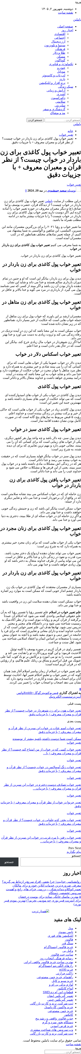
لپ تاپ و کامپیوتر (53, 75)
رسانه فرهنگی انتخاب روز (56, 958)
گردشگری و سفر (54, 109)
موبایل (61, 71)
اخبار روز (67, 30)
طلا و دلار (59, 52)
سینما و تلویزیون (54, 45)
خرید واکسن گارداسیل (58, 1007)
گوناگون (60, 60)
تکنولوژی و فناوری (61, 64)
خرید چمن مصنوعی (60, 1011)
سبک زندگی (65, 86)
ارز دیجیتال (58, 41)
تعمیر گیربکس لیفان (60, 996)
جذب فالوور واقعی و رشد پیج (54, 1018)
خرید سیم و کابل (62, 981)
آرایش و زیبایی (56, 90)
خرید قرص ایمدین (61, 1026)
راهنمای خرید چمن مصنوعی (55, 977)
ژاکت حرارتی (64, 973)
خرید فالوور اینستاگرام (58, 947)
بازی (62, 79)
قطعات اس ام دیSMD (58, 992)
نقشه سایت (65, 12)
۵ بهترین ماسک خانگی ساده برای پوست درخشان (49, 896)
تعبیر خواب (74, 184)
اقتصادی (59, 34)
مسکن (61, 56)
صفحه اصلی (65, 26)
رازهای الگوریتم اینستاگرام (56, 966)
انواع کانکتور (65, 988)
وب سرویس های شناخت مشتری (51, 1029)
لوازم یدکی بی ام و (61, 984)
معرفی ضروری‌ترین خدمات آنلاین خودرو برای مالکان (46, 885)
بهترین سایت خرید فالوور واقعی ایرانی (48, 962)
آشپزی (61, 94)
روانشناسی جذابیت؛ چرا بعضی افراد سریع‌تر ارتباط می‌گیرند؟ (41, 881)
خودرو (61, 67)
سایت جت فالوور (62, 954)
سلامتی (60, 101)
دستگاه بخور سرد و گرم (57, 1022)
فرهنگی (60, 49)
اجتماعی (59, 37)
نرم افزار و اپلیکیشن (52, 83)
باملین (77, 19)
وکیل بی (68, 950)
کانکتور (68, 1014)
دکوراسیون (58, 98)
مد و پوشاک (57, 113)
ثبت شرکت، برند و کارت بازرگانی (51, 1003)
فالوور (69, 939)
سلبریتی (60, 105)
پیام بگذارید (74, 851)
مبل (70, 928)
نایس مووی (65, 932)
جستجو (76, 855)
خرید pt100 (66, 969)
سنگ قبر (67, 943)
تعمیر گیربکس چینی (60, 999)
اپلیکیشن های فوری (60, 935)
